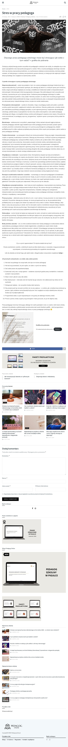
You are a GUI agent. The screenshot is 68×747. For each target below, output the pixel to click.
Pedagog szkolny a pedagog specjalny (21, 691)
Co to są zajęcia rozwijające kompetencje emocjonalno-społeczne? (29, 698)
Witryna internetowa (41, 486)
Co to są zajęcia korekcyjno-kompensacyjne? (22, 684)
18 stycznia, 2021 (15, 700)
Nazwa (4, 478)
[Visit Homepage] (34, 2)
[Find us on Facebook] (32, 508)
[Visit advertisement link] (34, 360)
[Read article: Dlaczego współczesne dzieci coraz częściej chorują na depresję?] (56, 422)
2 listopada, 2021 (15, 672)
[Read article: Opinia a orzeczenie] (5, 671)
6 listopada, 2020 (15, 680)
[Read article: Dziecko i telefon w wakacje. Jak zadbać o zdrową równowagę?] (56, 397)
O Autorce (10, 739)
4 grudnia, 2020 (15, 686)
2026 (5, 402)
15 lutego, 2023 (6, 17)
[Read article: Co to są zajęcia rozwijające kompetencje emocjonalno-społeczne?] (5, 699)
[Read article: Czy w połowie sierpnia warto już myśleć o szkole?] (34, 397)
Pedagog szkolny (30, 17)
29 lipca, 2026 (6, 439)
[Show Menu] (3, 2)
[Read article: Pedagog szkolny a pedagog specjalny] (5, 692)
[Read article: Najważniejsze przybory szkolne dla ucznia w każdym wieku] (34, 422)
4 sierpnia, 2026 (51, 410)
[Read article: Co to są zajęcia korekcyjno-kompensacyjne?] (5, 685)
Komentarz (6, 456)
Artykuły (22, 17)
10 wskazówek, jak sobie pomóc (44, 329)
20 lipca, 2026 (50, 437)
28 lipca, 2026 (28, 435)
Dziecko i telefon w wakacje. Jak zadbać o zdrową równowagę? (56, 407)
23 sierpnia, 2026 (7, 412)
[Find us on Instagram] (35, 508)
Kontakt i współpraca (28, 739)
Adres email (6, 486)
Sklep (3, 739)
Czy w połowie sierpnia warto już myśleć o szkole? (34, 407)
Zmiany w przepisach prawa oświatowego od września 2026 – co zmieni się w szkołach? (12, 408)
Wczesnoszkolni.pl (7, 711)
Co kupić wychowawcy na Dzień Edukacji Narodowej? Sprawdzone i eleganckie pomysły (12, 434)
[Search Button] (65, 2)
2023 (8, 9)
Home (3, 9)
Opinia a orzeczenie (15, 670)
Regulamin (18, 739)
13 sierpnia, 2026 (29, 410)
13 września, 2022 (15, 693)
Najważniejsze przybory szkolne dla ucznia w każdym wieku (34, 432)
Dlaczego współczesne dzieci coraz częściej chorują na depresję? (55, 433)
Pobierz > (57, 329)
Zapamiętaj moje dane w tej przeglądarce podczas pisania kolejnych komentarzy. (28, 494)
